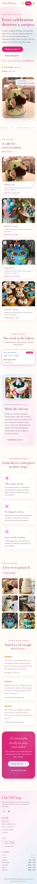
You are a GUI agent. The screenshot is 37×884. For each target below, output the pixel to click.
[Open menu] (33, 3)
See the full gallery (10, 573)
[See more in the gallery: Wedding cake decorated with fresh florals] (27, 586)
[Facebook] (9, 811)
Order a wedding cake (8, 824)
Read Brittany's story (14, 440)
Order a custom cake (8, 827)
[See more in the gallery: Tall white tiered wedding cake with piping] (10, 586)
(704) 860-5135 (29, 61)
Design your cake (11, 49)
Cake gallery (5, 821)
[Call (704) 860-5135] (23, 3)
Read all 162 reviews (17, 649)
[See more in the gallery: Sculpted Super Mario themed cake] (10, 621)
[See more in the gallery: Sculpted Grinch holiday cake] (27, 621)
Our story (5, 832)
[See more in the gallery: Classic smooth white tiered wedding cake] (10, 603)
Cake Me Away (8, 3)
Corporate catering (7, 830)
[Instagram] (4, 811)
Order (28, 3)
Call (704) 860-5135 (18, 770)
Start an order (6, 152)
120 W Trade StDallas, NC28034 (9, 842)
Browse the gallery (12, 56)
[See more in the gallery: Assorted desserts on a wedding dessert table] (27, 603)
